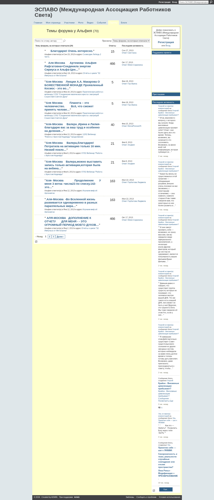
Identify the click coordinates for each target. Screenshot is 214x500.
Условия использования (169, 497)
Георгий (161, 106)
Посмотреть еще (165, 401)
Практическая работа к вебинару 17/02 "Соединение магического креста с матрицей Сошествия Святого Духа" (73, 94)
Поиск (211, 2)
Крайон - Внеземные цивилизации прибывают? (168, 386)
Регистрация (164, 2)
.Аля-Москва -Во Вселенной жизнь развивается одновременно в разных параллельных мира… (70, 203)
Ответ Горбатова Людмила (134, 182)
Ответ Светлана (129, 53)
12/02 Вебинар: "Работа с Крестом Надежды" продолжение (70, 135)
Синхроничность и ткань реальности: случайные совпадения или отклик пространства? (167, 460)
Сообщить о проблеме (146, 497)
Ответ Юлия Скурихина (132, 65)
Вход (174, 2)
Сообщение (163, 398)
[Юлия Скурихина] (39, 56)
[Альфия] (40, 36)
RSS (36, 241)
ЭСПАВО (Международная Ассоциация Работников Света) (103, 12)
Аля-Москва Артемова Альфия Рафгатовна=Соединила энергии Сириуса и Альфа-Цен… (70, 66)
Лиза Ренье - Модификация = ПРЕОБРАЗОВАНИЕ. (168, 474)
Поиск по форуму (64, 41)
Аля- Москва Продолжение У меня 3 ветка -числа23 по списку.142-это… (72, 184)
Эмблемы (130, 497)
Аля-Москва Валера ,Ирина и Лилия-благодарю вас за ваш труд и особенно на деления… (72, 127)
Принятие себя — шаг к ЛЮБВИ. (167, 449)
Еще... (166, 489)
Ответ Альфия (128, 145)
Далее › (60, 236)
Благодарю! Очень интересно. (69, 51)
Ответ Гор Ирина (129, 84)
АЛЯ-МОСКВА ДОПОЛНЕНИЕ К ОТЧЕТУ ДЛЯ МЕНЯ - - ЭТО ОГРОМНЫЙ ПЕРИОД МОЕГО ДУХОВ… (71, 221)
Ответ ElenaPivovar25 (131, 126)
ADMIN (54, 497)
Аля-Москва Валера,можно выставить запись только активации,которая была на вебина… (73, 165)
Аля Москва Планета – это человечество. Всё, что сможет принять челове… (69, 106)
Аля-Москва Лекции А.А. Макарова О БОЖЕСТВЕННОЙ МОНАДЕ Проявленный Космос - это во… (73, 85)
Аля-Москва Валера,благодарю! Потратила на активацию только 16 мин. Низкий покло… (72, 146)
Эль (159, 414)
